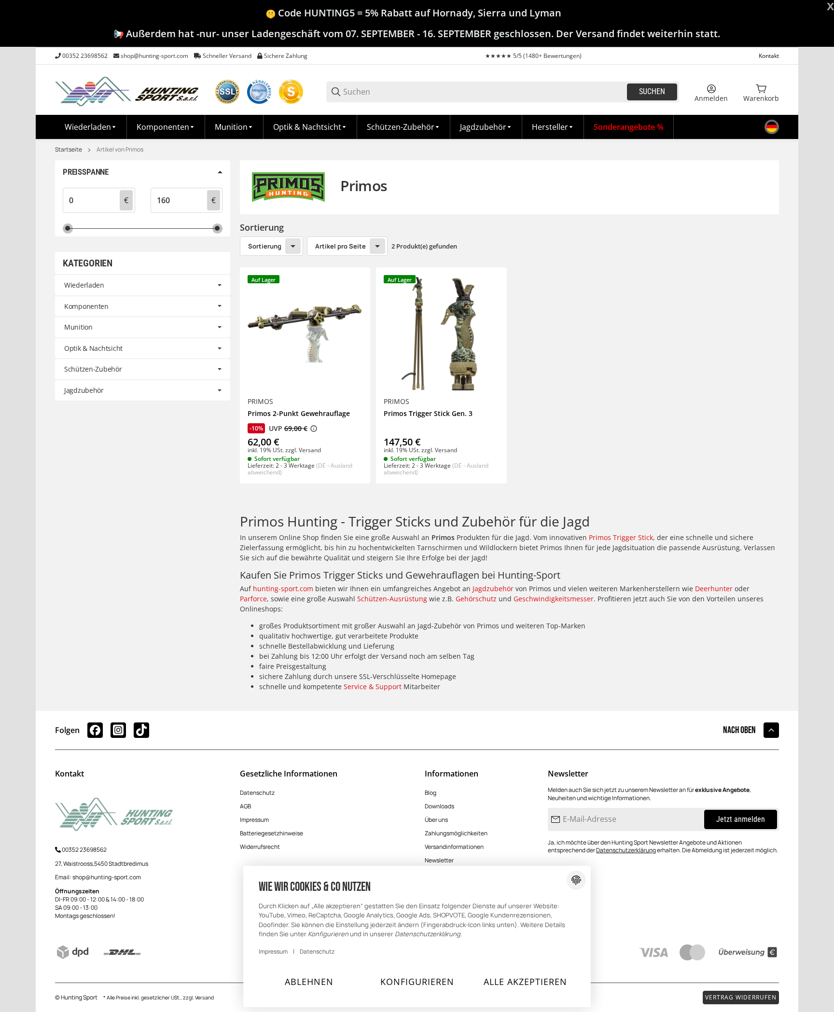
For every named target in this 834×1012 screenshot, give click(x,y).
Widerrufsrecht (260, 847)
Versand (310, 450)
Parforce (253, 598)
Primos (260, 401)
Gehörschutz (476, 598)
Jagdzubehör (493, 588)
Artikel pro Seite (340, 246)
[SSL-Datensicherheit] (227, 92)
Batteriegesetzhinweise (271, 833)
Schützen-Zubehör (93, 369)
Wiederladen (84, 285)
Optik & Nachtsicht (93, 348)
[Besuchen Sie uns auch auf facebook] (95, 730)
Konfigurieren (417, 981)
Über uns (436, 820)
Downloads (439, 806)
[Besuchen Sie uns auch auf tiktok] (141, 730)
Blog (430, 793)
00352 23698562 (85, 56)
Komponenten (86, 306)
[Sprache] (771, 127)
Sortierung (264, 246)
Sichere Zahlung (285, 56)
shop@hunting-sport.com (154, 56)
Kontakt (769, 56)
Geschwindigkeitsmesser (554, 598)
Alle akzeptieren (525, 981)
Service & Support (373, 686)
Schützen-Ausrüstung (392, 598)
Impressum (254, 820)
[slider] (68, 228)
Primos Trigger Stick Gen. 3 (428, 414)
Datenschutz (257, 793)
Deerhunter (714, 588)
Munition (78, 327)
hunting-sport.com (283, 588)
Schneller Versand (227, 56)
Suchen (652, 91)
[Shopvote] (291, 92)
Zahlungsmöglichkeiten (456, 833)
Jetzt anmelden (740, 819)
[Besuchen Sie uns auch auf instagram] (118, 730)
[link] (142, 285)
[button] (553, 127)
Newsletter (439, 860)
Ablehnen (309, 981)
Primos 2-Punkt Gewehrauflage (299, 414)
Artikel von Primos (120, 149)
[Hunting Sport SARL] (127, 91)
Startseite (68, 149)
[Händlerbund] (259, 92)
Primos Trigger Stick (621, 537)
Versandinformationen (454, 847)
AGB (245, 806)
